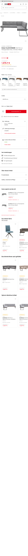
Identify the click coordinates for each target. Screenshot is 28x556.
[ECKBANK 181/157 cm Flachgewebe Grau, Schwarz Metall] (4, 205)
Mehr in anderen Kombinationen (10, 89)
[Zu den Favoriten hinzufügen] (3, 111)
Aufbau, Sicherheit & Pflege (8, 179)
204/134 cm (5, 99)
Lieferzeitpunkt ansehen (9, 133)
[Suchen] (3, 7)
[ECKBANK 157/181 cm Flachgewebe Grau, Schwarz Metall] (4, 194)
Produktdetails (5, 175)
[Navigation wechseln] (2, 4)
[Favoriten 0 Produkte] (23, 4)
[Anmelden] (20, 4)
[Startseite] (1, 12)
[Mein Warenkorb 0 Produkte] (26, 4)
